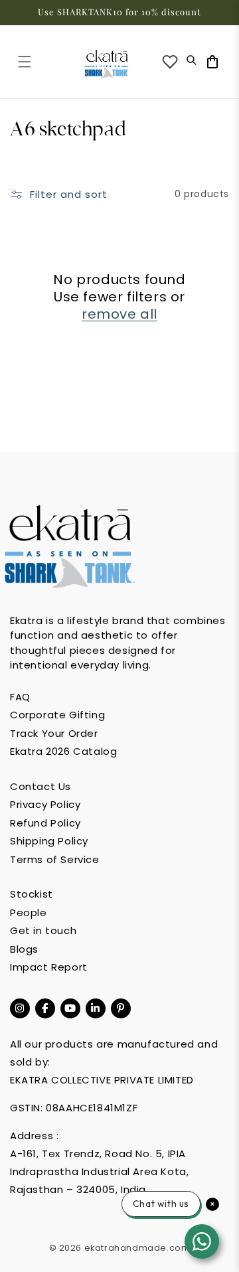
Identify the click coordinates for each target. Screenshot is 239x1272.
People (28, 912)
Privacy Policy (45, 804)
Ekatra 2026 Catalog (63, 751)
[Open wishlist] (170, 61)
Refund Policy (45, 823)
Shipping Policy (49, 841)
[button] (24, 61)
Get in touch (43, 930)
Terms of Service (55, 859)
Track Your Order (54, 733)
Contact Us (40, 786)
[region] (119, 12)
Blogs (24, 949)
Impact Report (49, 967)
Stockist (31, 894)
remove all (119, 314)
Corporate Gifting (57, 715)
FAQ (20, 697)
